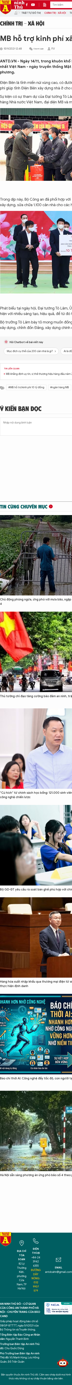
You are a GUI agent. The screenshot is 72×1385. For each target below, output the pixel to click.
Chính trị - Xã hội (55, 13)
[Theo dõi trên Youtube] (33, 5)
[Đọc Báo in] (46, 5)
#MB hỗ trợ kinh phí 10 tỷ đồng (26, 387)
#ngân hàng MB (59, 387)
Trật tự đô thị (31, 13)
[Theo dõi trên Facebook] (28, 5)
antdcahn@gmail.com (58, 1272)
